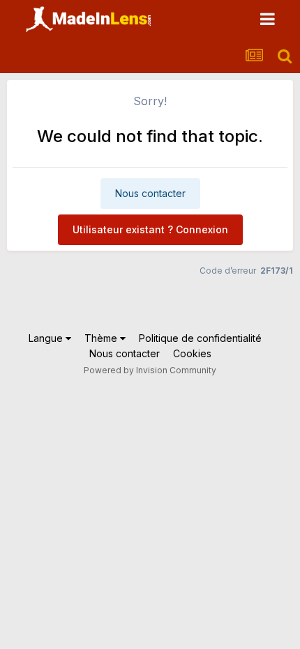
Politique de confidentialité (200, 338)
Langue (47, 338)
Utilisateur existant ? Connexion (150, 229)
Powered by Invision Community (150, 370)
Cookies (192, 353)
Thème (102, 338)
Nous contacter (150, 193)
